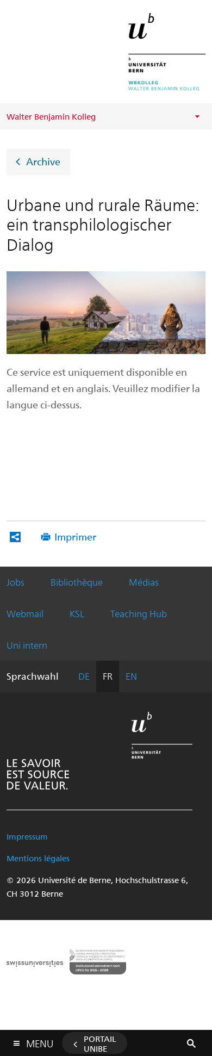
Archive (43, 161)
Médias (144, 582)
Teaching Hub (138, 613)
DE (84, 676)
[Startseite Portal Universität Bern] (166, 51)
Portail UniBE (100, 1043)
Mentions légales (38, 858)
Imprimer (75, 536)
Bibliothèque (77, 582)
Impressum (27, 836)
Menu (39, 1041)
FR (108, 676)
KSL (77, 613)
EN (131, 676)
